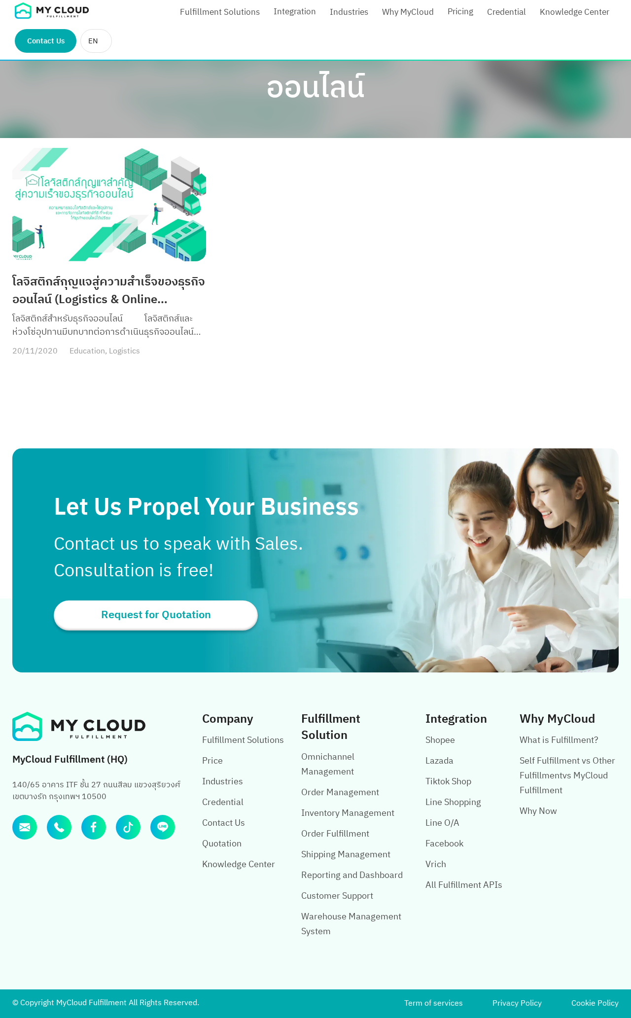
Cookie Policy (595, 1003)
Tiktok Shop (448, 781)
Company (227, 719)
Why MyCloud (408, 12)
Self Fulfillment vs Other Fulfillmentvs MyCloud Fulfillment (567, 776)
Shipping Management (345, 854)
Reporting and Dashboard (352, 875)
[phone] (59, 827)
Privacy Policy (517, 1003)
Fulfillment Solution (330, 727)
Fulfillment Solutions (220, 12)
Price (212, 761)
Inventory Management (347, 813)
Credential (506, 12)
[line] (162, 827)
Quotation (222, 844)
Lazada (439, 761)
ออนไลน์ (315, 88)
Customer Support (337, 896)
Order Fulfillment (335, 834)
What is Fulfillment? (559, 740)
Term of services (433, 1003)
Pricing (460, 12)
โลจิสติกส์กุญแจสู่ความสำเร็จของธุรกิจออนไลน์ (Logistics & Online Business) (108, 291)
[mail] (24, 827)
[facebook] (93, 827)
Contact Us (46, 41)
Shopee (440, 740)
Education (87, 351)
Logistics (124, 351)
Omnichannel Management (327, 764)
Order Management (340, 792)
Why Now (538, 811)
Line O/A (442, 823)
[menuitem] (96, 41)
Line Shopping (453, 802)
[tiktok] (128, 827)
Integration (295, 12)
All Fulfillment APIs (463, 885)
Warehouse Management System (351, 924)
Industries (349, 12)
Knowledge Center (574, 12)
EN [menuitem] (93, 41)
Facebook (444, 844)
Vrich (435, 864)
